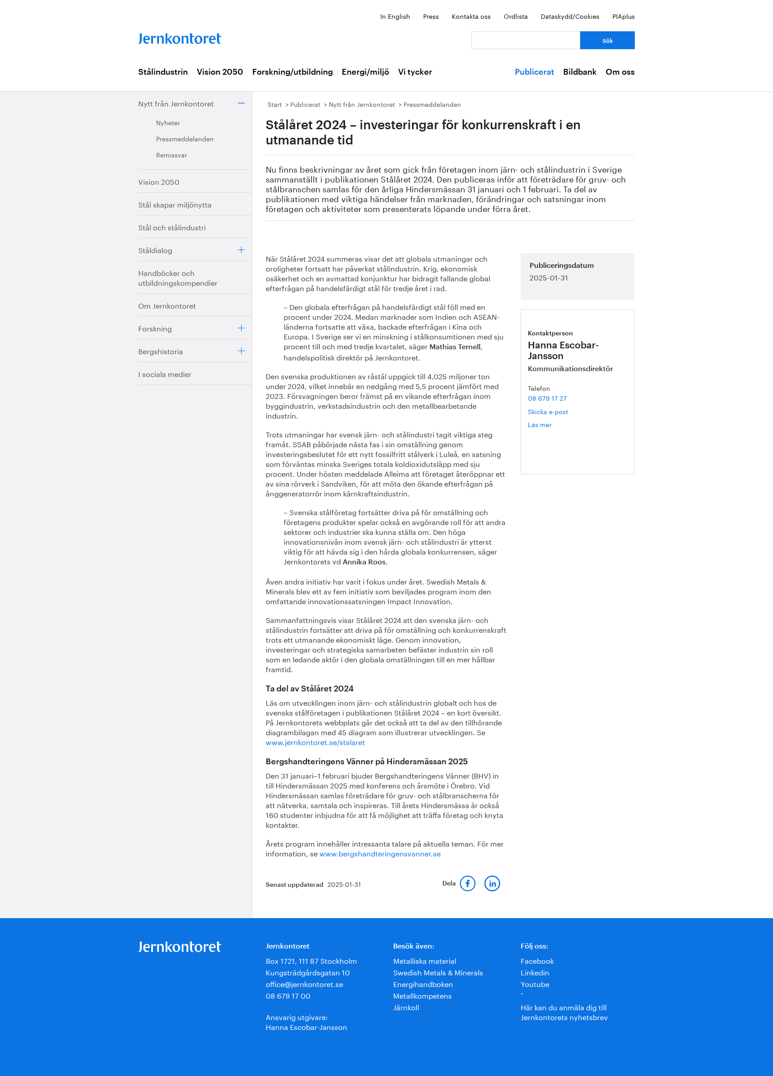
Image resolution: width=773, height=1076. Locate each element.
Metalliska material (424, 960)
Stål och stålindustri (172, 226)
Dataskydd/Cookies (570, 16)
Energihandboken (423, 983)
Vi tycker (415, 72)
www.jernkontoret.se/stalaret (315, 741)
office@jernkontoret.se (304, 983)
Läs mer (553, 424)
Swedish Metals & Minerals (438, 971)
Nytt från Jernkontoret (176, 102)
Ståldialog (155, 249)
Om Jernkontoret (167, 304)
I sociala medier (164, 373)
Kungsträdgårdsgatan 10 (308, 971)
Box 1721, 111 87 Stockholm (311, 960)
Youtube (535, 983)
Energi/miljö (365, 72)
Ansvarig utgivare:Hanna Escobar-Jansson (306, 1021)
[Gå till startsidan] (179, 36)
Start (275, 104)
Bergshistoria (160, 350)
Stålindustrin (163, 72)
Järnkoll (406, 1006)
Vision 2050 (220, 72)
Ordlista (516, 16)
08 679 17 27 (547, 397)
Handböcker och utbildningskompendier (177, 277)
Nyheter (168, 122)
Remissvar (171, 154)
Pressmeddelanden (185, 138)
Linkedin (535, 971)
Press (431, 16)
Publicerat (534, 72)
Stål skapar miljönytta (175, 203)
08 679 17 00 (288, 994)
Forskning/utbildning (292, 72)
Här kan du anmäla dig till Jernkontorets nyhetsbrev (564, 1011)
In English (395, 16)
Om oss (620, 72)
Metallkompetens (422, 994)
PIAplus (623, 16)
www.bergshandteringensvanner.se (380, 852)
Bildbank (580, 72)
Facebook (537, 960)
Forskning (155, 327)
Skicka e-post (548, 411)
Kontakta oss (471, 16)
